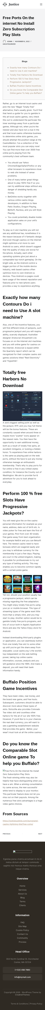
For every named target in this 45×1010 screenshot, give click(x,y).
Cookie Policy (22, 930)
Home (22, 886)
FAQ (22, 922)
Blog (22, 897)
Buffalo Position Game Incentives (25, 86)
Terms (22, 901)
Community (22, 938)
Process (22, 942)
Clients (22, 905)
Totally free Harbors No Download (26, 75)
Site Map (22, 926)
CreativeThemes (22, 995)
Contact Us (22, 934)
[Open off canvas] (41, 4)
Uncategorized (9, 44)
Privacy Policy (36, 1004)
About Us (22, 893)
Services (22, 890)
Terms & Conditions (19, 1004)
